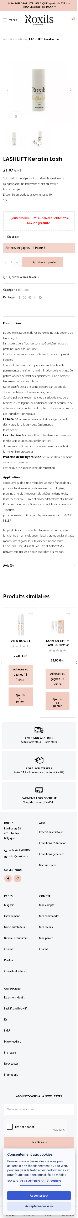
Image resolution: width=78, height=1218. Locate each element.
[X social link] (24, 298)
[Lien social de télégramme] (40, 298)
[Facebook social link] (19, 298)
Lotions (24, 290)
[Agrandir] (16, 116)
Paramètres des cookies (40, 1181)
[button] (7, 90)
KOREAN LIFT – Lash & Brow (57, 643)
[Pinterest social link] (30, 298)
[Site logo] (39, 20)
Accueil (7, 39)
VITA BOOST (21, 641)
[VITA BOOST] (21, 625)
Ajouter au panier (45, 262)
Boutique (21, 39)
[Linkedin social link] (35, 298)
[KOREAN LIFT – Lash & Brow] (58, 625)
